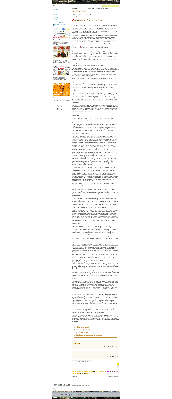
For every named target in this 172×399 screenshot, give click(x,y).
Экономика (55, 17)
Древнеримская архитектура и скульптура (87, 334)
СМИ (54, 16)
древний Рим (76, 11)
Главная (70, 2)
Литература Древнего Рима (103, 8)
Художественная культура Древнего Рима (87, 326)
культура (83, 11)
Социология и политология (59, 24)
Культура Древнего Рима (82, 332)
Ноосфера (55, 9)
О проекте (83, 2)
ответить (75, 346)
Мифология (56, 20)
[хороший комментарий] (116, 343)
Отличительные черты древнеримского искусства (89, 335)
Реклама (55, 19)
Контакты (77, 2)
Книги (54, 12)
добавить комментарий (113, 376)
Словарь (55, 25)
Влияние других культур (82, 327)
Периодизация (79, 330)
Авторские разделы (58, 7)
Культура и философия (58, 22)
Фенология (55, 11)
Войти (54, 5)
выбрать (74, 376)
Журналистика (56, 14)
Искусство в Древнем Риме (83, 329)
